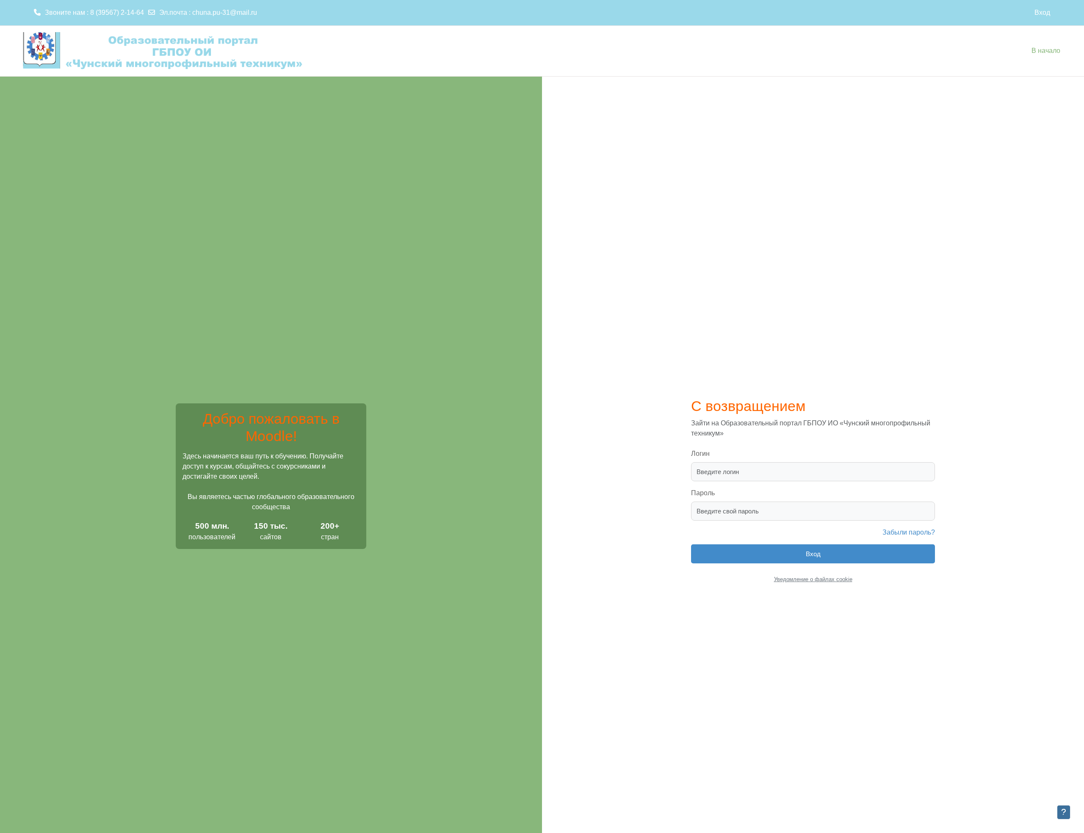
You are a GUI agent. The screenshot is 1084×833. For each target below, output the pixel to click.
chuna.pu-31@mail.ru (224, 12)
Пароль (703, 492)
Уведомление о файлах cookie (813, 579)
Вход (1042, 12)
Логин (700, 453)
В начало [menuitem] (1045, 50)
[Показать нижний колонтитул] (1063, 812)
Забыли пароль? (908, 532)
